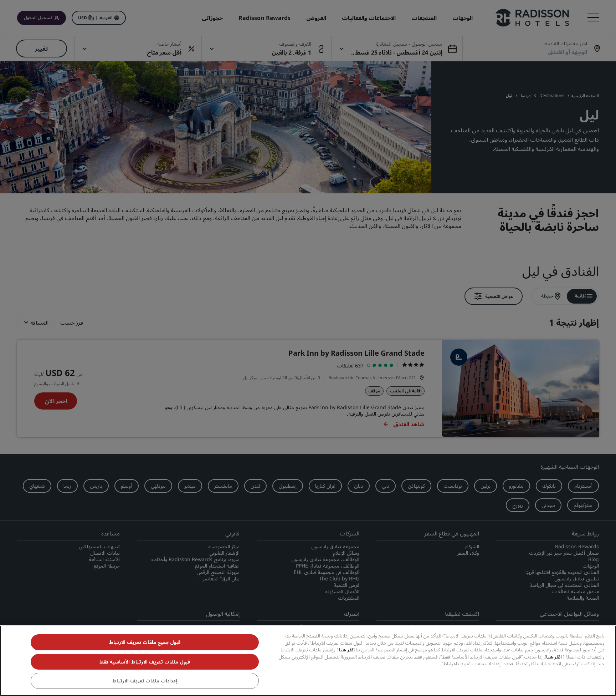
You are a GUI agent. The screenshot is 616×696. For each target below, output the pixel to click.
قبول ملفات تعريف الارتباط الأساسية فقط (144, 662)
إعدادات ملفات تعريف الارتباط (144, 681)
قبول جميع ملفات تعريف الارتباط (144, 642)
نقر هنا (346, 649)
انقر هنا (554, 657)
